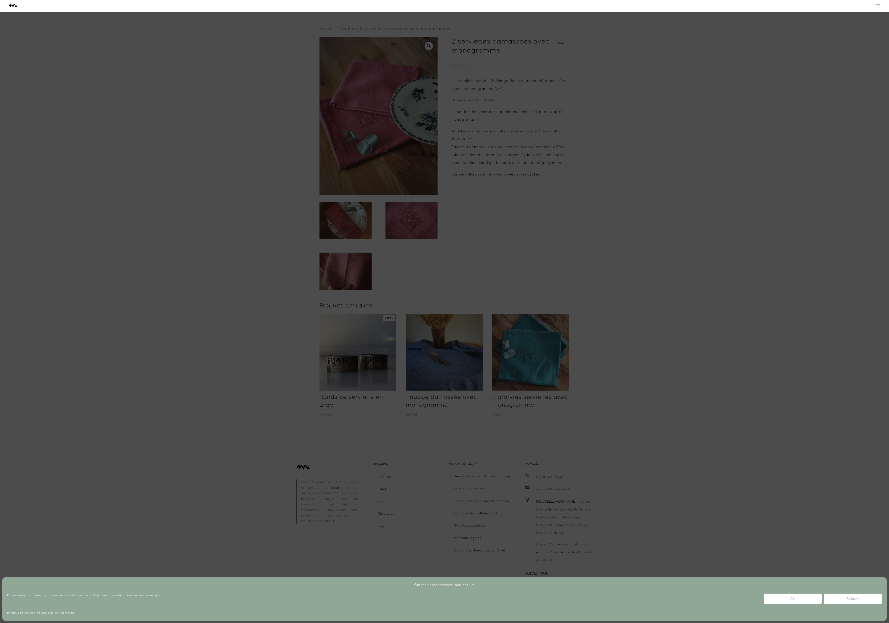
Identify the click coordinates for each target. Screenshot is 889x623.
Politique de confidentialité (55, 613)
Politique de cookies (21, 613)
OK (792, 599)
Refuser (853, 599)
